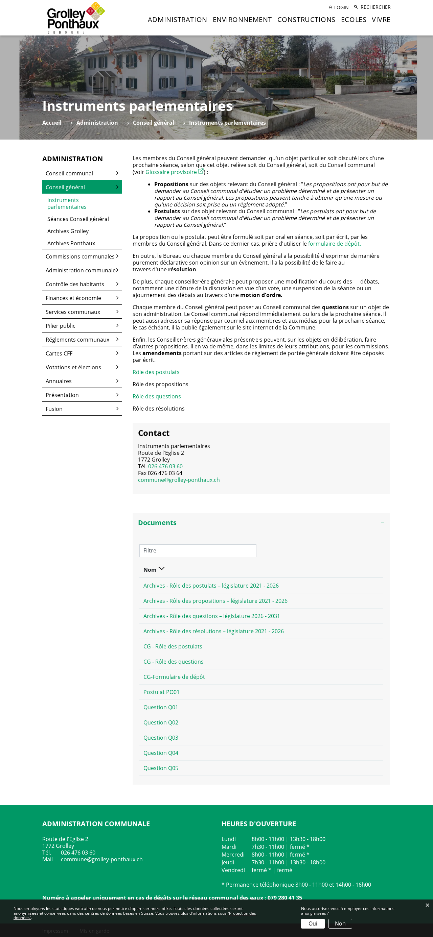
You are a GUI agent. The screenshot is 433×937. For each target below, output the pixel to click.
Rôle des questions (157, 396)
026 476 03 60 (165, 466)
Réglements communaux (77, 339)
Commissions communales (80, 256)
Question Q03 (160, 737)
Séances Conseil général (78, 219)
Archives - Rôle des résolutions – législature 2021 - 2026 (213, 631)
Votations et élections (73, 367)
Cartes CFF (59, 353)
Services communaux (73, 312)
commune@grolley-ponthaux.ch (179, 480)
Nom (150, 569)
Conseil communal (69, 173)
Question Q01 (160, 707)
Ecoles (353, 19)
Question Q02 (160, 722)
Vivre (381, 19)
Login (341, 7)
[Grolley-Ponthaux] (76, 17)
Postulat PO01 (161, 692)
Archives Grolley (68, 231)
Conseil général (65, 187)
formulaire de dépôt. (334, 243)
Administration (177, 19)
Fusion (54, 409)
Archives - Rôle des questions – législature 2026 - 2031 (211, 616)
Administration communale (81, 270)
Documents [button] (157, 522)
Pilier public (60, 325)
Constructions (306, 19)
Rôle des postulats (156, 372)
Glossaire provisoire (174, 172)
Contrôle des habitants (75, 284)
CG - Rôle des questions (173, 661)
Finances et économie (73, 298)
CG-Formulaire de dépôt (174, 677)
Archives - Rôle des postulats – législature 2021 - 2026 (211, 585)
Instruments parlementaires (83, 203)
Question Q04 (160, 753)
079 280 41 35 (285, 898)
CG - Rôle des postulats (172, 646)
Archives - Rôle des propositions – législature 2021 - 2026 (215, 601)
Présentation (62, 395)
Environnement (242, 19)
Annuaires (59, 381)
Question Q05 (160, 768)
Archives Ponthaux (71, 243)
